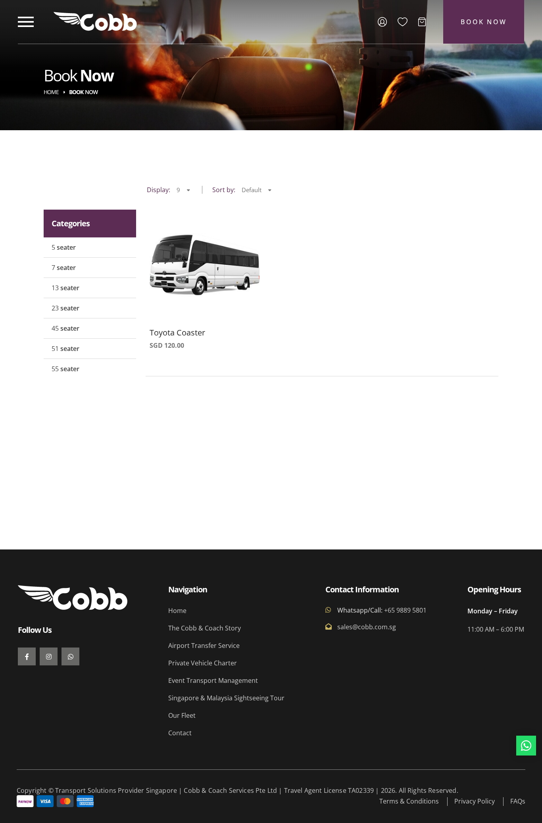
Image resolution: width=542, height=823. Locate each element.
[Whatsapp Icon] (526, 746)
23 (65, 308)
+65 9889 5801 (404, 610)
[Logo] (95, 21)
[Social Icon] (27, 656)
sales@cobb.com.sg (366, 627)
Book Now (484, 21)
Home (51, 92)
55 (65, 368)
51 (65, 348)
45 (65, 328)
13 (65, 287)
